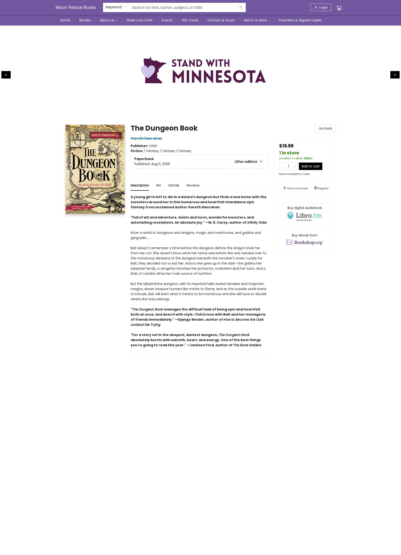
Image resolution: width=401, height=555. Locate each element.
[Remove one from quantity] (282, 166)
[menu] (200, 20)
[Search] (241, 7)
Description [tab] (140, 185)
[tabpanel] (200, 276)
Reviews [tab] (193, 185)
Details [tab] (173, 185)
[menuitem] (65, 20)
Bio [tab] (158, 185)
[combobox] (116, 7)
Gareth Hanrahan (146, 138)
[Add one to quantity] (295, 166)
